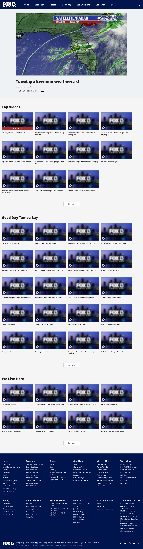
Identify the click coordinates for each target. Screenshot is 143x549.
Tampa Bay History (104, 483)
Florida (5, 470)
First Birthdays (78, 478)
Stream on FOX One (130, 500)
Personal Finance (9, 509)
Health (5, 475)
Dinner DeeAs (102, 470)
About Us (78, 500)
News (5, 461)
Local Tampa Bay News (11, 467)
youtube (134, 543)
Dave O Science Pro (80, 480)
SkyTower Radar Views (34, 464)
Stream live (101, 506)
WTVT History (78, 511)
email (138, 543)
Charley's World (78, 467)
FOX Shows (30, 511)
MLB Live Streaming (127, 511)
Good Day (78, 461)
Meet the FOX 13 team (81, 503)
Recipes (76, 475)
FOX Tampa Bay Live (128, 483)
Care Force (101, 486)
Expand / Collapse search (139, 4)
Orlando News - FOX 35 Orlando (58, 504)
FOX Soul (123, 475)
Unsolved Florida (9, 483)
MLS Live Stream (126, 531)
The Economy (8, 511)
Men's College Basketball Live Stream (129, 520)
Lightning (53, 470)
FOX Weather (31, 486)
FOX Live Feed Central (128, 478)
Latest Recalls (8, 506)
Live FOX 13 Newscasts (128, 467)
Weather (30, 461)
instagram (129, 543)
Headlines (29, 503)
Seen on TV (7, 486)
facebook (120, 543)
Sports (53, 461)
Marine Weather (32, 472)
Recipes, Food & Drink (105, 480)
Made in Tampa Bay (104, 478)
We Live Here (103, 461)
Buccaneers (54, 464)
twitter (125, 543)
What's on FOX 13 (32, 514)
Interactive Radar (32, 467)
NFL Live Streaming (127, 503)
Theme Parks (101, 475)
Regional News (57, 500)
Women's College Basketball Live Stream (128, 525)
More (113, 4)
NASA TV (123, 480)
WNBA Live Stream (127, 528)
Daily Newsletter (9, 491)
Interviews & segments (105, 509)
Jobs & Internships (79, 509)
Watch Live (125, 461)
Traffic (75, 464)
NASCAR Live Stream (128, 513)
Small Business (8, 514)
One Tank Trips (102, 472)
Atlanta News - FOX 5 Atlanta (57, 514)
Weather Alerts (31, 475)
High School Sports (56, 480)
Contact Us (77, 522)
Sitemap (6, 494)
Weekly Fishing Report (58, 477)
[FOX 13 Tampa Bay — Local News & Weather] (10, 5)
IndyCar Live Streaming (128, 516)
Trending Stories (32, 509)
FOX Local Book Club (34, 506)
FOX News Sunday (9, 488)
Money (6, 500)
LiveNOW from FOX (127, 470)
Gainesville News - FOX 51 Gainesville (59, 509)
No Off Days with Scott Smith (58, 473)
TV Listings (77, 506)
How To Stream (126, 464)
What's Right (101, 464)
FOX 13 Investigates (10, 480)
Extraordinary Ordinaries (82, 472)
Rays (51, 467)
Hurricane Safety (32, 478)
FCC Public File (78, 517)
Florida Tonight (102, 467)
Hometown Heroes (80, 470)
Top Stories (7, 464)
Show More (71, 204)
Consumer (6, 472)
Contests (29, 517)
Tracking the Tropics (33, 480)
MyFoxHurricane (32, 483)
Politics (5, 478)
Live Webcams (31, 470)
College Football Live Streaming (127, 507)
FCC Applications (79, 520)
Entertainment (33, 500)
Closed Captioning (79, 514)
